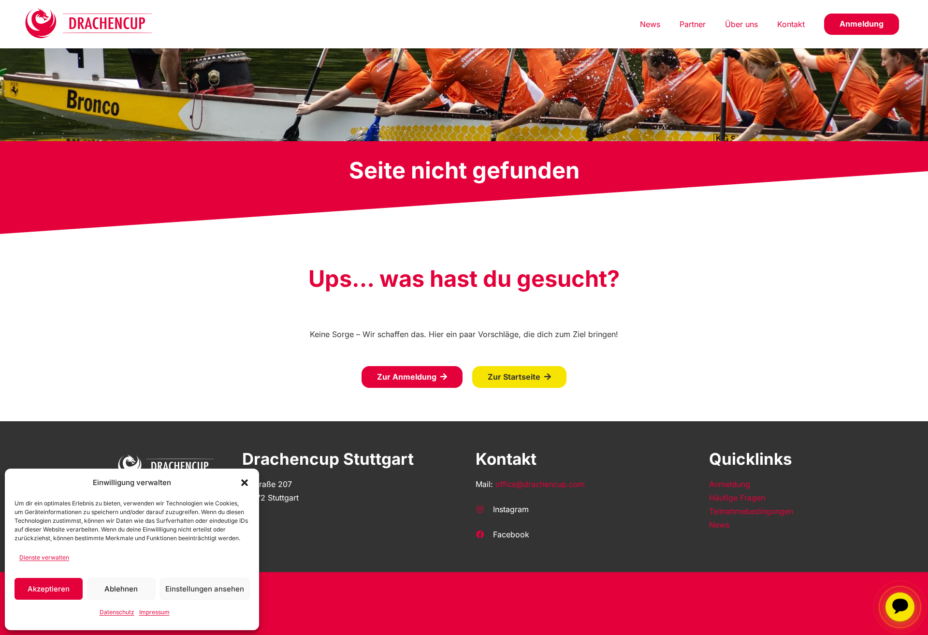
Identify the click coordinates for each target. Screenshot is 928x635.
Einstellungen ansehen (204, 588)
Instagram (511, 509)
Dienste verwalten (44, 557)
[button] (244, 482)
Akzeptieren (49, 588)
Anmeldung (729, 484)
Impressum (154, 612)
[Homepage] (89, 24)
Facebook (511, 534)
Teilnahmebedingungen (751, 511)
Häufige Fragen (737, 497)
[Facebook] (484, 534)
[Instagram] (484, 509)
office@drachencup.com (540, 484)
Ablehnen (121, 588)
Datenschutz (117, 612)
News (719, 525)
